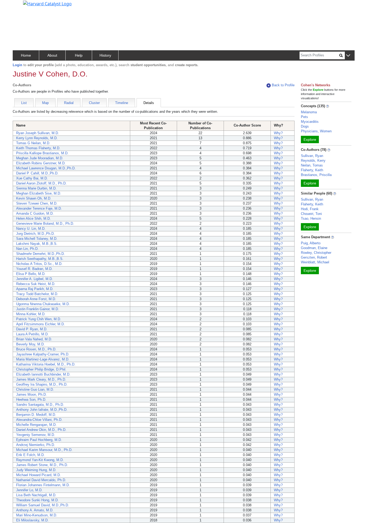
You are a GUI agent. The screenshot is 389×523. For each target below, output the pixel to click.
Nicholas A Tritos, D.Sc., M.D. (39, 264)
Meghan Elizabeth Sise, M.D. (38, 193)
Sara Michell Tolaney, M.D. (36, 239)
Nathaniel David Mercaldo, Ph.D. (41, 480)
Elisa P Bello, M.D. (31, 274)
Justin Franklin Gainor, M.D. (37, 309)
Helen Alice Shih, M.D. (33, 218)
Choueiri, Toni (311, 214)
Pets (304, 117)
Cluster (94, 103)
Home (26, 55)
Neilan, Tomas (312, 165)
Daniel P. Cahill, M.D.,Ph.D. (37, 173)
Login (17, 65)
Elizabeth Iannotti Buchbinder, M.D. (43, 374)
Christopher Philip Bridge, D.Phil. (41, 369)
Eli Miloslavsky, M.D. (32, 520)
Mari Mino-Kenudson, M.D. (36, 515)
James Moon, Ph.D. (31, 394)
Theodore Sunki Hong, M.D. (37, 500)
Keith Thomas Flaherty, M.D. (38, 148)
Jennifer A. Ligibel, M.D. (34, 279)
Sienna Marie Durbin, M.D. (36, 188)
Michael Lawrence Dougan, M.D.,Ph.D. (46, 168)
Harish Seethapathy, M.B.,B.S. (40, 259)
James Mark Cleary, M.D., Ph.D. (41, 379)
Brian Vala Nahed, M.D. (34, 339)
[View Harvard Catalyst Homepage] (47, 3)
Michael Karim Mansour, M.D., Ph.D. (44, 450)
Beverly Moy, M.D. (30, 344)
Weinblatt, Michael (315, 262)
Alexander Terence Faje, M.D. (39, 208)
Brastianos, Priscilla (316, 175)
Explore (310, 139)
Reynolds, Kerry (313, 161)
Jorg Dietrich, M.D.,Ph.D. (35, 234)
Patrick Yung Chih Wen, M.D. (38, 319)
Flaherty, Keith (312, 170)
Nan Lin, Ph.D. (27, 249)
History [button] (105, 55)
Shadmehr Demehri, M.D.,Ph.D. (40, 254)
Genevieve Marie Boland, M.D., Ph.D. (45, 224)
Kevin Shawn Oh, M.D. (33, 198)
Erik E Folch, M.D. (30, 455)
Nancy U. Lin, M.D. (31, 229)
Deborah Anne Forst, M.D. (36, 299)
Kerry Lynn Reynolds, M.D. (37, 138)
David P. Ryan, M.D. (31, 329)
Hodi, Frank (310, 209)
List (24, 103)
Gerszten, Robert (314, 257)
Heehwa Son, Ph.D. (31, 400)
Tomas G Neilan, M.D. (33, 143)
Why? (278, 133)
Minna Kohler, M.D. (31, 314)
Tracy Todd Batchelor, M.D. (37, 294)
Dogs (305, 126)
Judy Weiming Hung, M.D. (36, 470)
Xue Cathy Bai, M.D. (32, 178)
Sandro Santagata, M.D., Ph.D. (40, 405)
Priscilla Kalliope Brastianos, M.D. (42, 153)
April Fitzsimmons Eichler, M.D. (40, 324)
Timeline (121, 103)
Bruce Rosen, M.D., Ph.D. (36, 349)
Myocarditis (310, 122)
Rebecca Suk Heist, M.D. (35, 284)
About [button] (52, 55)
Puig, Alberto (310, 243)
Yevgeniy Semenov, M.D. (35, 435)
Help (79, 55)
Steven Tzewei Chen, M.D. (36, 203)
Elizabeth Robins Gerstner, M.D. (41, 163)
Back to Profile (283, 85)
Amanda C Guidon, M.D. (35, 213)
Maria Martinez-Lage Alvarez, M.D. (42, 359)
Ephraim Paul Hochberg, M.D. (39, 440)
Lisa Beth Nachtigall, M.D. (36, 495)
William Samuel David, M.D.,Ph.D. (42, 505)
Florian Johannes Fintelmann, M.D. (43, 485)
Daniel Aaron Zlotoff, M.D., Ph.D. (41, 183)
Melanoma (309, 112)
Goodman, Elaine (314, 248)
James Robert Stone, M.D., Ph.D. (42, 465)
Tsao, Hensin (311, 218)
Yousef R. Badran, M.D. (34, 269)
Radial (69, 103)
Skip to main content (22, 6)
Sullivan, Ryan (312, 156)
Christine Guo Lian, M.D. (35, 389)
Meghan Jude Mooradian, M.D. (39, 158)
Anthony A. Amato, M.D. (34, 510)
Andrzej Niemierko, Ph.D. (35, 445)
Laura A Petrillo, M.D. (32, 334)
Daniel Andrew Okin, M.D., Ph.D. (41, 430)
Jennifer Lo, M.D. (29, 490)
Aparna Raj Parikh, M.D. (34, 289)
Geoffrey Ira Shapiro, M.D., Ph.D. (41, 384)
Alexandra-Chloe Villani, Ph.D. (39, 420)
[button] (348, 56)
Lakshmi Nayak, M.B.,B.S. (36, 244)
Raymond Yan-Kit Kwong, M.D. (40, 460)
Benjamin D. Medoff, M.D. (36, 415)
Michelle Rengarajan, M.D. (36, 425)
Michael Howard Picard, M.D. (38, 475)
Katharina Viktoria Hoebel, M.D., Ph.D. (45, 364)
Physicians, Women (316, 131)
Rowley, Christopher (316, 253)
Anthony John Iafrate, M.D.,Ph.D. (41, 410)
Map (45, 103)
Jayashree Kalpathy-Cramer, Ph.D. (42, 354)
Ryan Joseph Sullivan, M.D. (37, 133)
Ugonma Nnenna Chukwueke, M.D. (43, 304)
